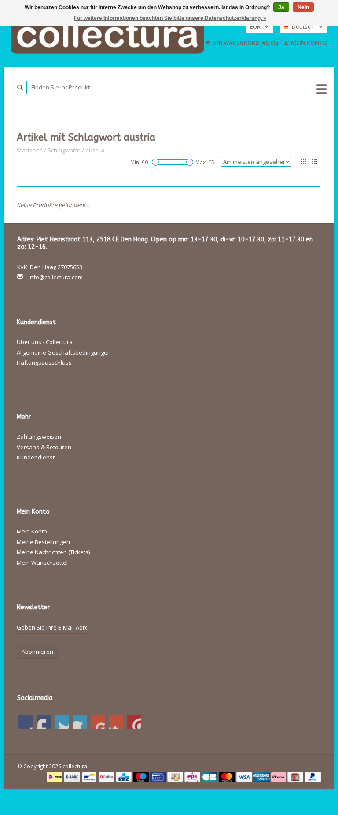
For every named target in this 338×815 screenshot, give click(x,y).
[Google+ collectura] (62, 722)
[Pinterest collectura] (80, 722)
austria (94, 150)
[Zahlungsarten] (55, 776)
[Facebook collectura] (25, 722)
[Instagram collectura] (134, 722)
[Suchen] (20, 87)
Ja (281, 7)
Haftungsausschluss (44, 363)
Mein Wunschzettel (42, 563)
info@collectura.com (56, 277)
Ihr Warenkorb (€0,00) (245, 43)
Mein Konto (308, 43)
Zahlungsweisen (39, 437)
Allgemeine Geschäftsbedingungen (64, 352)
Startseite (30, 150)
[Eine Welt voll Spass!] (108, 34)
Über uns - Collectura (45, 342)
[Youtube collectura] (98, 722)
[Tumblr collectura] (116, 722)
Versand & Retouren (44, 447)
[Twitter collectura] (44, 722)
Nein (303, 7)
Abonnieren (37, 652)
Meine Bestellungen (43, 542)
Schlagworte (64, 150)
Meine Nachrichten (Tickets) (53, 552)
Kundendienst (36, 457)
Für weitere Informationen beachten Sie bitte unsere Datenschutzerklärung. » (170, 18)
